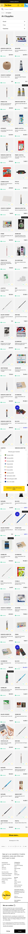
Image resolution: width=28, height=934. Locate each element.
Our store (4, 868)
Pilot (15, 878)
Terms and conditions (7, 878)
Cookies (4, 882)
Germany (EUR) (10, 472)
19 (18, 846)
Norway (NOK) (10, 458)
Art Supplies (8, 12)
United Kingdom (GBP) (12, 478)
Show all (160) (17, 886)
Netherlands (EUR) (11, 475)
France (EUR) (10, 470)
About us (4, 867)
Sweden (16, 901)
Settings (8, 931)
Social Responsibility (6, 875)
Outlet (15, 871)
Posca (15, 883)
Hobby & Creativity (18, 865)
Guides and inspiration (7, 873)
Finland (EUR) (10, 464)
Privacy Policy (5, 879)
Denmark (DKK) (10, 461)
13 (8, 846)
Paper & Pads (17, 868)
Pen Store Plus (5, 872)
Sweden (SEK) (10, 455)
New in (15, 873)
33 (23, 846)
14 (10, 846)
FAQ (3, 865)
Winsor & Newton (18, 885)
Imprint (3, 881)
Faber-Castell (17, 882)
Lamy (15, 880)
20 (20, 846)
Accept (19, 931)
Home (2, 12)
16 (13, 846)
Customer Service (6, 864)
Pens (15, 867)
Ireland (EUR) (10, 467)
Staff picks (16, 874)
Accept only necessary (8, 925)
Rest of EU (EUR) (10, 481)
